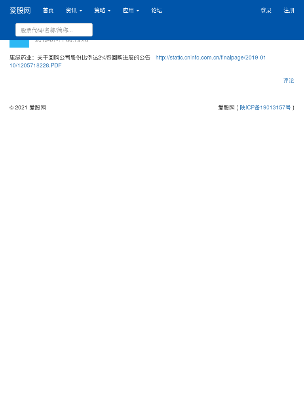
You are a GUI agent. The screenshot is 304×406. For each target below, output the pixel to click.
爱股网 (20, 10)
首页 (48, 10)
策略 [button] (100, 10)
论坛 (156, 10)
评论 (288, 80)
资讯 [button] (72, 10)
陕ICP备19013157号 (265, 107)
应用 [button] (129, 10)
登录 (266, 10)
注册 (288, 10)
